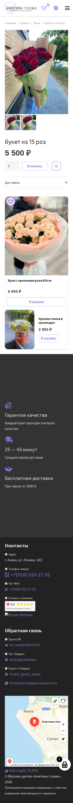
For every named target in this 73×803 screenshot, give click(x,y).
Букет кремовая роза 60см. (30, 280)
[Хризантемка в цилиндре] (19, 329)
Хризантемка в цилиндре (51, 320)
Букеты (24, 23)
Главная (10, 23)
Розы (37, 23)
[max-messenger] (56, 8)
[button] (67, 8)
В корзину (34, 166)
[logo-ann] (19, 8)
